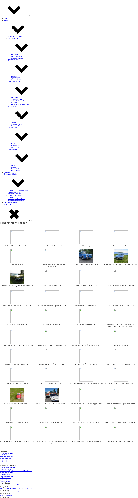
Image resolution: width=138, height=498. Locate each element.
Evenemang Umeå (13, 197)
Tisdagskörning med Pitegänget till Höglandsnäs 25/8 (16, 488)
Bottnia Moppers (16, 170)
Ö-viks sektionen (5, 462)
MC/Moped (14, 102)
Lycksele (14, 76)
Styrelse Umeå (15, 145)
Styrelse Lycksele (16, 78)
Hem (5, 18)
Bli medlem (7, 204)
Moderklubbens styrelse (15, 36)
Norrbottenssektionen (6, 457)
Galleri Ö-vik (15, 169)
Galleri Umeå (15, 147)
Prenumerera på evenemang (16, 200)
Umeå (13, 144)
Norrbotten (14, 97)
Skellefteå (14, 122)
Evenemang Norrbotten (14, 193)
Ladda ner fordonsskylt (10, 202)
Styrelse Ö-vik (15, 167)
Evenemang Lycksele (14, 192)
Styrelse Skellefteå (16, 124)
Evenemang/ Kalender (10, 174)
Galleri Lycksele (16, 79)
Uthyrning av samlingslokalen (20, 104)
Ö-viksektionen (12, 149)
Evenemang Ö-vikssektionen (16, 199)
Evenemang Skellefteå (14, 195)
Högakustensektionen (14, 38)
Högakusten (14, 54)
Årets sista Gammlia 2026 (7, 495)
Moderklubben (27, 471)
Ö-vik (13, 165)
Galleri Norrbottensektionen (19, 101)
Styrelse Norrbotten (17, 99)
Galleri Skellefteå (16, 126)
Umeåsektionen (12, 127)
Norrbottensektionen (14, 81)
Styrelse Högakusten (17, 58)
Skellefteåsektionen (13, 106)
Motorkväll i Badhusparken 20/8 (9, 492)
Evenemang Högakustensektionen (18, 190)
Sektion (6, 20)
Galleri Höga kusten (17, 56)
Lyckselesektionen (13, 60)
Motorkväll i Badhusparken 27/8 (9, 485)
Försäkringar (7, 172)
